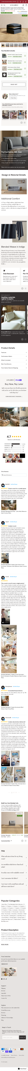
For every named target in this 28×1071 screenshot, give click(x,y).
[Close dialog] (26, 528)
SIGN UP (18, 539)
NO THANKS (18, 541)
